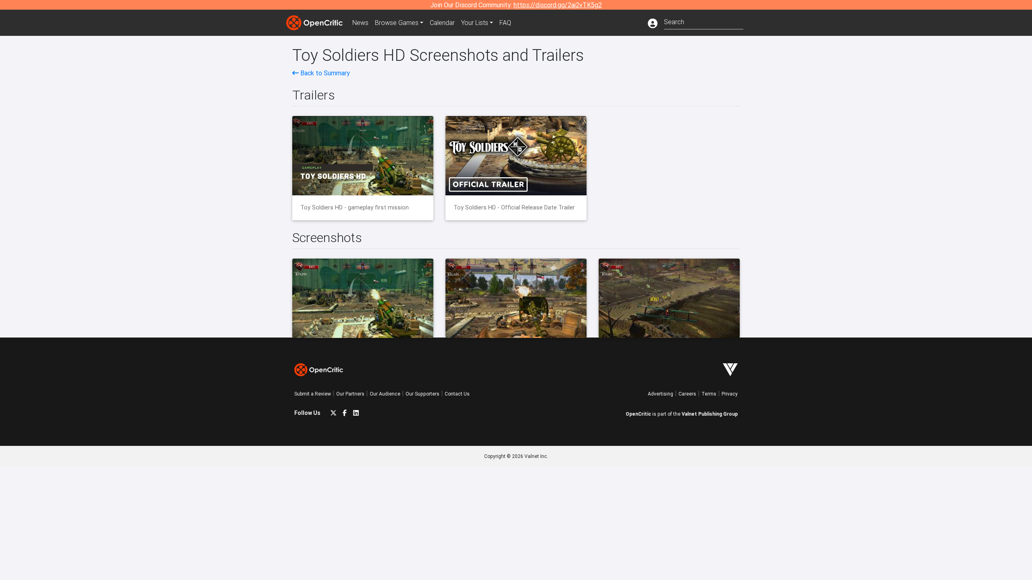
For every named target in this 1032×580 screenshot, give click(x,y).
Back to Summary (324, 73)
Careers (687, 394)
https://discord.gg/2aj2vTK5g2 (558, 5)
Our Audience (385, 394)
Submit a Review (312, 394)
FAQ (505, 23)
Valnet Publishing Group (710, 414)
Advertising (660, 394)
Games (396, 23)
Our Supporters (422, 394)
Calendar (442, 23)
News (360, 23)
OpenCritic (638, 414)
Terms (708, 394)
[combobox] (703, 21)
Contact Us (457, 394)
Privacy (730, 394)
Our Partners (350, 394)
